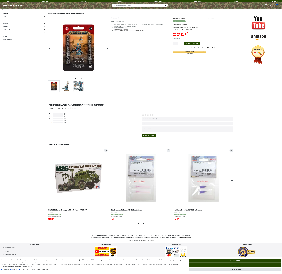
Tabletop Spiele (6, 20)
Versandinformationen (185, 237)
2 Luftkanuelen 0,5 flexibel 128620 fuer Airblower (127, 210)
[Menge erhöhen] (179, 43)
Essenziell (6, 269)
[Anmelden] (271, 5)
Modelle (4, 16)
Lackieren (5, 26)
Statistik (15, 269)
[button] (189, 52)
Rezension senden (148, 135)
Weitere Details (145, 97)
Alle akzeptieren (235, 260)
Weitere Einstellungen (42, 269)
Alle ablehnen (235, 265)
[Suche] (165, 5)
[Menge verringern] (182, 43)
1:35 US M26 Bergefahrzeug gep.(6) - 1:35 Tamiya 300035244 (67, 210)
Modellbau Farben (7, 29)
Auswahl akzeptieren (235, 269)
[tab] (136, 97)
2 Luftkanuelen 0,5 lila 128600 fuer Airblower (188, 210)
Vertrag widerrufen (7, 39)
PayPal (23, 269)
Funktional (32, 269)
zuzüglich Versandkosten (209, 48)
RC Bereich (5, 23)
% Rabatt (5, 36)
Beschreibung (136, 97)
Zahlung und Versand (10, 254)
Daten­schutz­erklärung (25, 266)
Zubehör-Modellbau (7, 33)
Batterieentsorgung (10, 247)
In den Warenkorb (193, 43)
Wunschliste (211, 18)
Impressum (155, 264)
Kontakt (7, 251)
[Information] (2, 1)
